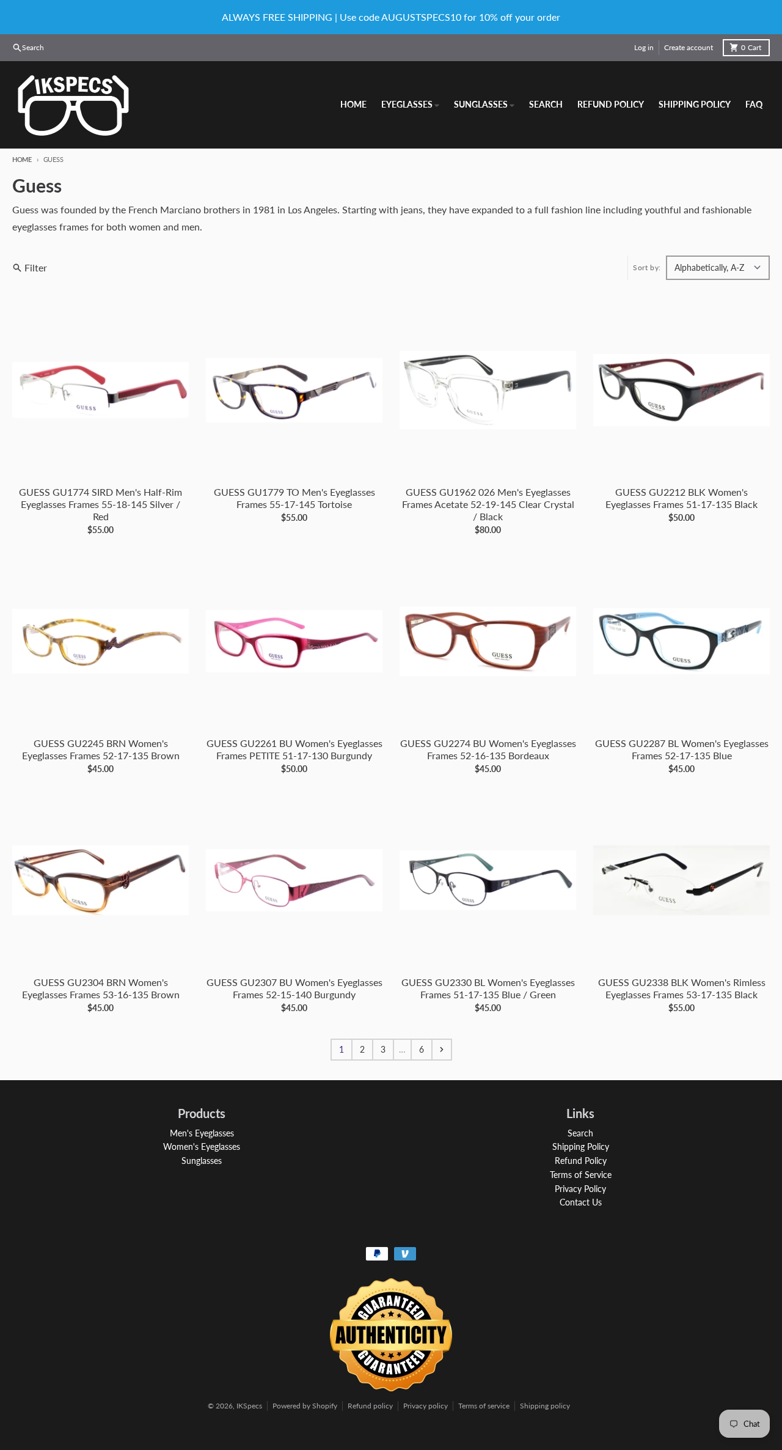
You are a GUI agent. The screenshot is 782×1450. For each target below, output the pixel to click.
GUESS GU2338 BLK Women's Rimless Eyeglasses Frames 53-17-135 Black (682, 988)
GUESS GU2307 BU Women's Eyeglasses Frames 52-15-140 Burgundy (294, 988)
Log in (644, 47)
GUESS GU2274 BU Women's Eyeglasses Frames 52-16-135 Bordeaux (488, 749)
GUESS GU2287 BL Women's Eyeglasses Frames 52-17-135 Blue (682, 749)
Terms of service (484, 1405)
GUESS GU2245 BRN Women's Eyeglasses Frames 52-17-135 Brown (101, 749)
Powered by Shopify (304, 1405)
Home (22, 159)
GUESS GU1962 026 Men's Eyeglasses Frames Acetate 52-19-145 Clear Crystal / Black (488, 504)
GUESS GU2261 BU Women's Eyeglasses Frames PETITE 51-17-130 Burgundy (294, 749)
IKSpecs (249, 1405)
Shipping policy (545, 1405)
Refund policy (370, 1405)
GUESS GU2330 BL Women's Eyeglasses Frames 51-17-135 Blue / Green (488, 988)
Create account (688, 47)
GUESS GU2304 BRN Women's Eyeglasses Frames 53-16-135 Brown (101, 988)
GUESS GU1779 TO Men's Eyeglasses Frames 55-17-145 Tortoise (294, 498)
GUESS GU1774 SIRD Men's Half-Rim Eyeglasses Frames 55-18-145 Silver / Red (100, 504)
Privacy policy (425, 1405)
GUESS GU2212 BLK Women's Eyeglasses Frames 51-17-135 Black (681, 498)
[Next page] (442, 1049)
